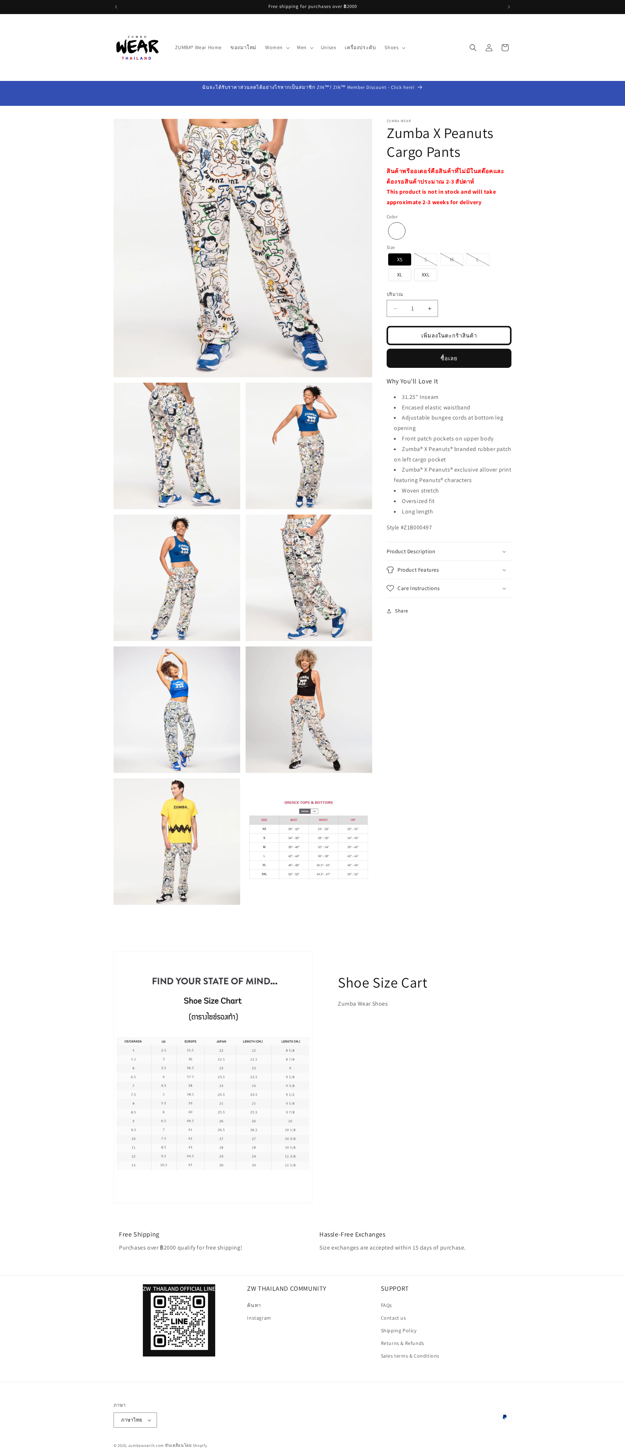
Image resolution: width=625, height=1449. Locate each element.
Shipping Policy (399, 1330)
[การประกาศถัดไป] (509, 7)
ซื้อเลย (449, 358)
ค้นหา (254, 1305)
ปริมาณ (395, 294)
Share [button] (401, 610)
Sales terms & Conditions (410, 1356)
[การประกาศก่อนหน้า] (116, 7)
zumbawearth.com (146, 1445)
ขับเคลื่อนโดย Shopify (186, 1445)
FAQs (386, 1305)
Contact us (393, 1318)
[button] (277, 47)
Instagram (259, 1318)
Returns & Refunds (402, 1343)
